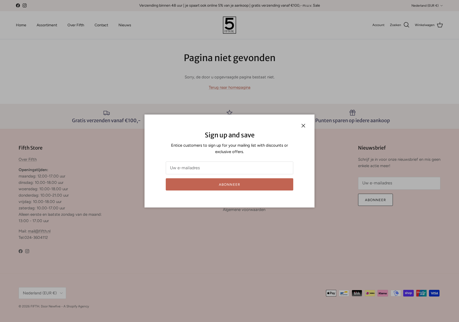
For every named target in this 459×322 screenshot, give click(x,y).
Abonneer (229, 185)
